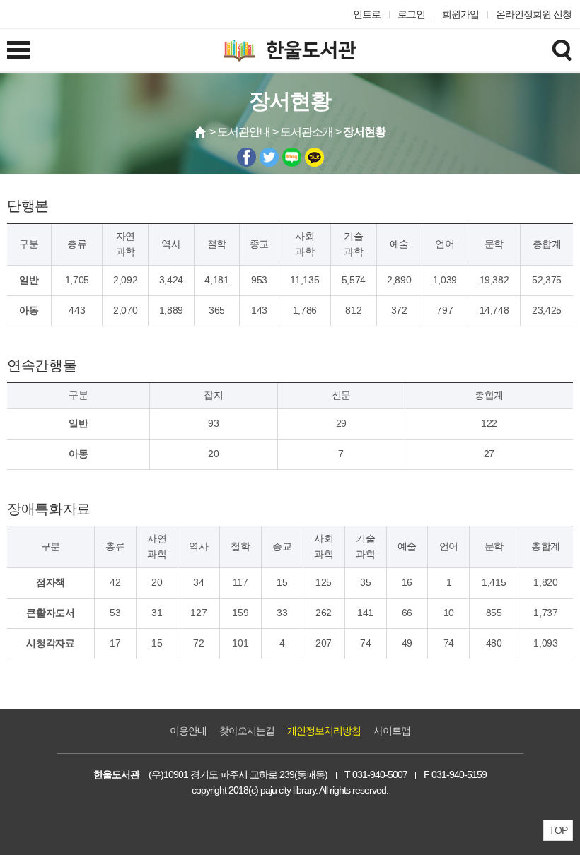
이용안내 (188, 730)
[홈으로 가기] (201, 132)
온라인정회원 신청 (534, 14)
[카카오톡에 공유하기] (314, 157)
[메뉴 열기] (18, 49)
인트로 (367, 14)
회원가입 (460, 14)
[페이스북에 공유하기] (246, 157)
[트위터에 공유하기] (269, 157)
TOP (558, 830)
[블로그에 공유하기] (291, 157)
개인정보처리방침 (324, 730)
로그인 (411, 14)
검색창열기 (561, 49)
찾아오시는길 (246, 730)
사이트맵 (391, 730)
